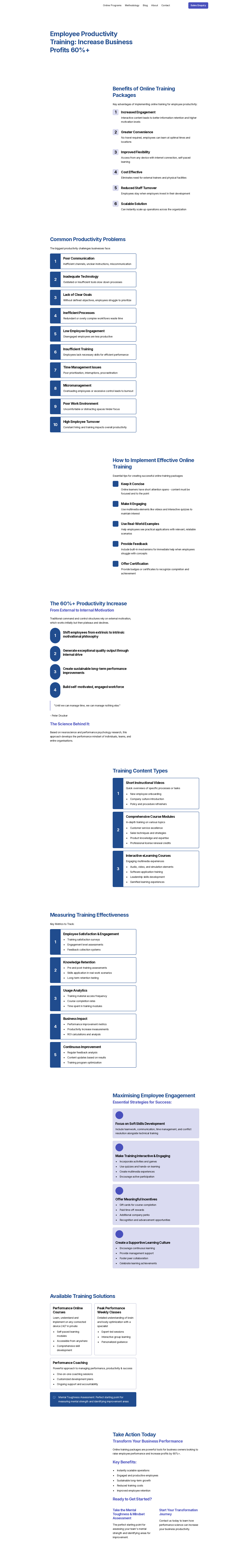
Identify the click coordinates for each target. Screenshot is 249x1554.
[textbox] (124, 5)
